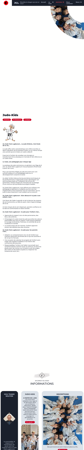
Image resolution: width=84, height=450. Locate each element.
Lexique (27, 119)
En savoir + (29, 422)
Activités (59, 2)
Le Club (50, 2)
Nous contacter (69, 2)
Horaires (7, 119)
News (78, 2)
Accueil (43, 2)
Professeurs (17, 119)
